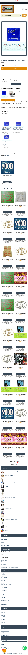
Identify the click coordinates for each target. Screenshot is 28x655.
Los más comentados (5, 591)
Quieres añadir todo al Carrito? (7, 99)
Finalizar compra (4, 587)
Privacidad (3, 538)
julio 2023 (3, 612)
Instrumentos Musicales (5, 588)
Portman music (4, 640)
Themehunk (22, 653)
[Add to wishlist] (24, 84)
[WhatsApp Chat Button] (25, 648)
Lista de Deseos (4, 590)
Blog (2, 576)
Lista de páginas (6, 570)
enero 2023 (3, 616)
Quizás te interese (7, 627)
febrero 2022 (3, 621)
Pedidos (2, 540)
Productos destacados (5, 603)
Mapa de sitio (3, 596)
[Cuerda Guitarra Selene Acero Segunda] (7, 138)
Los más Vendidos (4, 593)
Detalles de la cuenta (5, 543)
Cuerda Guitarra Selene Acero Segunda (5, 143)
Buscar (24, 15)
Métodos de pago (7, 549)
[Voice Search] (20, 15)
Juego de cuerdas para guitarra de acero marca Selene (6, 130)
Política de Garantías (5, 600)
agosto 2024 (3, 611)
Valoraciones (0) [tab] (23, 107)
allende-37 (3, 574)
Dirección (3, 542)
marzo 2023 (3, 615)
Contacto (2, 583)
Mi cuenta (3, 597)
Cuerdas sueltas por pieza (22, 153)
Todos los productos (5, 606)
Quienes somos (4, 604)
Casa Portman (3, 578)
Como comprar (4, 581)
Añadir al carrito (16, 83)
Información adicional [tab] (12, 107)
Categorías (5, 468)
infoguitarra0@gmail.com (6, 565)
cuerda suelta (7, 155)
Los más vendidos (4, 629)
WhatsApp (3, 558)
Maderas (2, 594)
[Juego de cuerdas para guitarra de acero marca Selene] (7, 125)
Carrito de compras (4, 577)
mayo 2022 (3, 619)
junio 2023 (3, 613)
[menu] (26, 9)
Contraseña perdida (5, 545)
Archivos (5, 608)
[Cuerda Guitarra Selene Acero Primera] (18, 125)
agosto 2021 (3, 622)
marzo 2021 (3, 623)
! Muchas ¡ (3, 573)
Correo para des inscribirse (6, 584)
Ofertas (2, 598)
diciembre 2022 (4, 618)
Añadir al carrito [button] (8, 182)
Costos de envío (4, 539)
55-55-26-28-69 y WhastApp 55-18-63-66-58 (9, 567)
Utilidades (5, 535)
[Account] (23, 9)
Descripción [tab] (3, 107)
